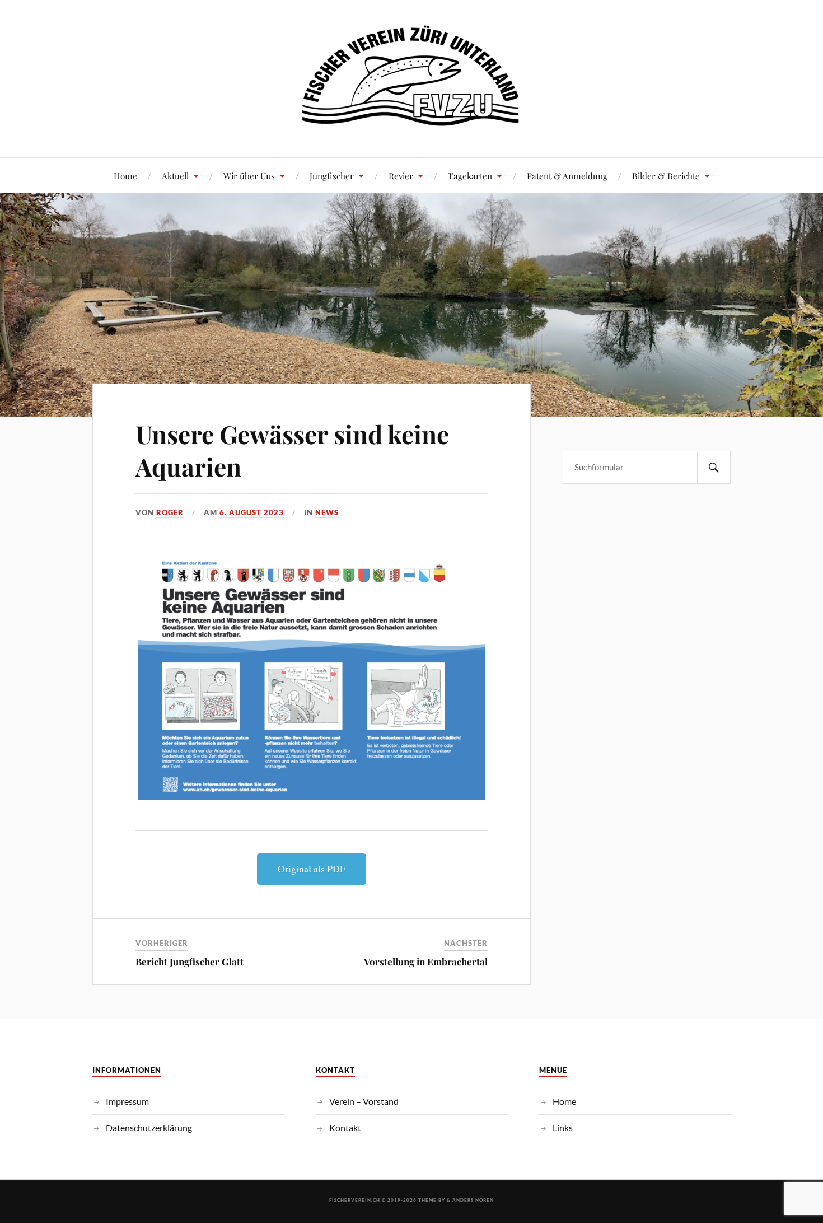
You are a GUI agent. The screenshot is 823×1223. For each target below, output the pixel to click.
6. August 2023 (251, 512)
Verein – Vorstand (364, 1101)
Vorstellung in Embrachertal (426, 961)
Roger (170, 512)
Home (125, 175)
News (327, 512)
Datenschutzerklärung (149, 1127)
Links (563, 1127)
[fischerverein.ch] (411, 123)
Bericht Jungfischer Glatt (189, 961)
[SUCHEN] (714, 467)
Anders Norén (473, 1200)
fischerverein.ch (354, 1200)
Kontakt (345, 1127)
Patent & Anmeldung (567, 175)
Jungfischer (332, 175)
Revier (401, 175)
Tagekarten (470, 175)
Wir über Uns (249, 175)
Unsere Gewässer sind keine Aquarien (292, 449)
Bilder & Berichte (666, 175)
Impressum (127, 1101)
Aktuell (175, 175)
